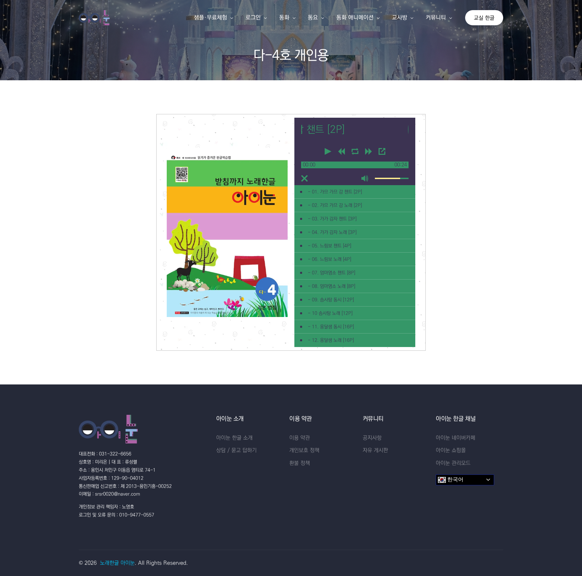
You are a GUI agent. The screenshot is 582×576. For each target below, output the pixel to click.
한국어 (454, 479)
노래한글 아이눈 (117, 563)
